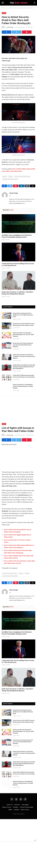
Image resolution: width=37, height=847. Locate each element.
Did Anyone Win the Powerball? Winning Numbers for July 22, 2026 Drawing (23, 334)
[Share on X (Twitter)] (16, 32)
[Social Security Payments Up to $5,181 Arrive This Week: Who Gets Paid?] (6, 315)
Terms (10, 809)
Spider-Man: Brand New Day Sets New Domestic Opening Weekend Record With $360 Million (24, 366)
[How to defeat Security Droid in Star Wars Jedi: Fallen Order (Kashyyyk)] (18, 53)
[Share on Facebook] (6, 32)
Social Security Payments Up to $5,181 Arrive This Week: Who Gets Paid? (23, 315)
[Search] (34, 3)
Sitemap (15, 807)
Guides (11, 176)
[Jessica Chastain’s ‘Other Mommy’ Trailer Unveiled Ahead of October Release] (6, 387)
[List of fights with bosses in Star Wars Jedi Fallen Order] (9, 444)
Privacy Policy (6, 807)
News (3, 13)
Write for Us (25, 809)
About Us (10, 804)
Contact (17, 804)
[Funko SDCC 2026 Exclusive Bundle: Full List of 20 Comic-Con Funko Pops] (6, 377)
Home (3, 7)
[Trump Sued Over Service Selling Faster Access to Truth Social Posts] (18, 252)
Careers (16, 809)
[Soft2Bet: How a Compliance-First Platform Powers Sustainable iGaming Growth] (18, 223)
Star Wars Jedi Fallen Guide (10, 179)
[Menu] (3, 3)
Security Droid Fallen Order (22, 176)
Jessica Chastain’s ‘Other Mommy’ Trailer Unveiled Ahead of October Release (23, 386)
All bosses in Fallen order (10, 573)
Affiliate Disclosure (26, 807)
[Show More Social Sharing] (33, 32)
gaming (5, 176)
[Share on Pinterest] (27, 32)
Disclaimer (25, 804)
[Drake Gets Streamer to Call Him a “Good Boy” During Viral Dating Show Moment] (18, 280)
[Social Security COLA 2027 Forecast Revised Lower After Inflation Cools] (6, 326)
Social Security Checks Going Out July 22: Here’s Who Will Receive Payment (23, 345)
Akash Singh (10, 27)
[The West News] (18, 2)
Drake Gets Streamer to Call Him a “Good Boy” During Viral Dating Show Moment (24, 356)
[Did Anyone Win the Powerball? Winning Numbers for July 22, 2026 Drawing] (6, 335)
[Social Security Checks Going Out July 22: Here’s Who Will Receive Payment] (6, 345)
